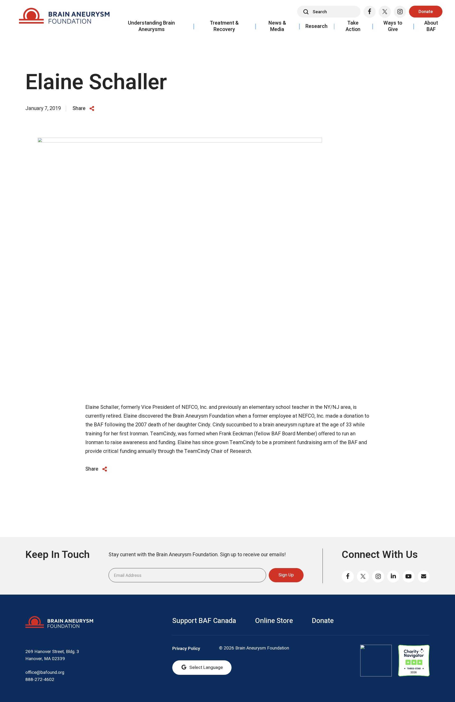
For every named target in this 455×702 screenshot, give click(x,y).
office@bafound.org (44, 672)
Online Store (274, 621)
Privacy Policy (186, 648)
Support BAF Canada (204, 621)
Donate (426, 11)
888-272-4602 (39, 679)
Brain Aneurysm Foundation (64, 17)
